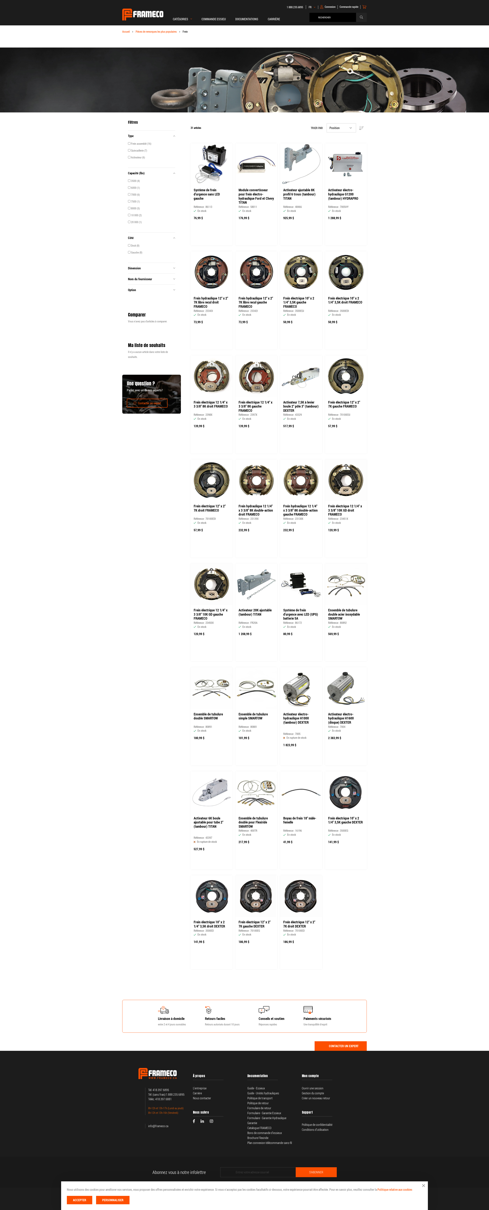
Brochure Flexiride (257, 1138)
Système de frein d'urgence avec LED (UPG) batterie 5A (300, 614)
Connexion (330, 7)
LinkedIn (202, 1121)
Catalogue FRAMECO (259, 1128)
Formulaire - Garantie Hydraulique (266, 1118)
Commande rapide (349, 7)
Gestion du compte (313, 1093)
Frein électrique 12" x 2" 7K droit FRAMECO (210, 508)
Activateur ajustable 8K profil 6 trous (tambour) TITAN (299, 194)
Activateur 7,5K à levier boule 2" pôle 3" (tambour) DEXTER (301, 406)
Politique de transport (260, 1098)
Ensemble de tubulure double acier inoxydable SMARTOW (344, 614)
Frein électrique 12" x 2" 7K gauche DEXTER (254, 924)
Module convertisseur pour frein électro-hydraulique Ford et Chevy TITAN (256, 196)
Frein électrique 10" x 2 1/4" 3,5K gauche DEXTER (345, 820)
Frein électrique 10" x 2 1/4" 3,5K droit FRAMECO (345, 300)
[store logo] (142, 14)
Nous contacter (202, 1098)
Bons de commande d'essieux (264, 1133)
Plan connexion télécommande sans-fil (269, 1143)
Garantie (252, 1123)
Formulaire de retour (259, 1108)
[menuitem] (214, 21)
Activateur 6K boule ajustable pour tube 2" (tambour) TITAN (208, 822)
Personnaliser (112, 1200)
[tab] (151, 135)
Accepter (79, 1200)
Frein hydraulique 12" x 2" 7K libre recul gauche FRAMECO (256, 302)
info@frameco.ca (158, 1126)
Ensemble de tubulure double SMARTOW (208, 716)
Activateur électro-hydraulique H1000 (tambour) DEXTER (296, 718)
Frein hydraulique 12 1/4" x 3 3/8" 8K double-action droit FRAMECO (256, 510)
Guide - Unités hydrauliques (263, 1093)
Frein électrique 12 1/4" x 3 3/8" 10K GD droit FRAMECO (345, 510)
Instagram (211, 1121)
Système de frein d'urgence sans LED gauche (207, 194)
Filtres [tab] (133, 122)
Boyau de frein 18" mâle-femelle (299, 820)
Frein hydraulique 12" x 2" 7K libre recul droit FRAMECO (211, 302)
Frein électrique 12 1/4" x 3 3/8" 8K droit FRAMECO (211, 404)
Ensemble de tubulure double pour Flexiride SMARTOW (253, 822)
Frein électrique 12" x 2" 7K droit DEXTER (299, 924)
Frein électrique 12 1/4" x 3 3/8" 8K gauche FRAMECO (255, 406)
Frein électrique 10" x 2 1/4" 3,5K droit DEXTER (209, 924)
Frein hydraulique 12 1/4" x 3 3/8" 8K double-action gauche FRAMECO (300, 510)
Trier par (317, 128)
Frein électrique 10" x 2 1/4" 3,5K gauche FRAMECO (298, 302)
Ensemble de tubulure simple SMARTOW (253, 716)
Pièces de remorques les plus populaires (156, 31)
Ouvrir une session (312, 1088)
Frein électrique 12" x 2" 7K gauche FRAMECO (344, 404)
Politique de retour (258, 1103)
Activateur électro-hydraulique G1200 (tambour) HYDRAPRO (343, 194)
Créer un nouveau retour (316, 1098)
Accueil (126, 31)
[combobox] (333, 17)
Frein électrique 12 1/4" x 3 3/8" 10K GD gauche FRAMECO (210, 614)
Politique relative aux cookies (394, 1189)
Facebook (194, 1121)
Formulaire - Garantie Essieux (264, 1113)
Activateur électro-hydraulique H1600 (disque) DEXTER (341, 718)
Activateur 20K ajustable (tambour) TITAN (255, 612)
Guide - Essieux (256, 1088)
